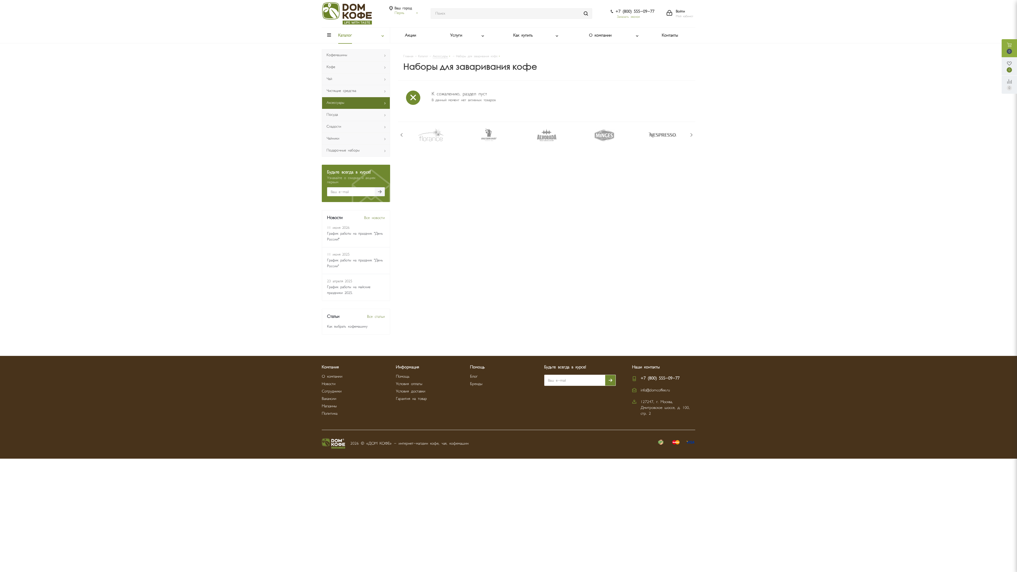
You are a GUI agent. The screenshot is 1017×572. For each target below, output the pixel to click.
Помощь (402, 376)
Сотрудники (332, 391)
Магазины (329, 406)
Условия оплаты (409, 384)
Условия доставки (410, 391)
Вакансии (329, 399)
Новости (329, 384)
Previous (402, 135)
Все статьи (376, 317)
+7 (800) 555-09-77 (634, 11)
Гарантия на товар (411, 399)
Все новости (374, 218)
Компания (330, 367)
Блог (474, 376)
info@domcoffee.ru (655, 390)
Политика (329, 413)
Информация (407, 367)
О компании (332, 376)
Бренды (476, 384)
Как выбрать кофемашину (347, 326)
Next (691, 135)
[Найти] (585, 13)
